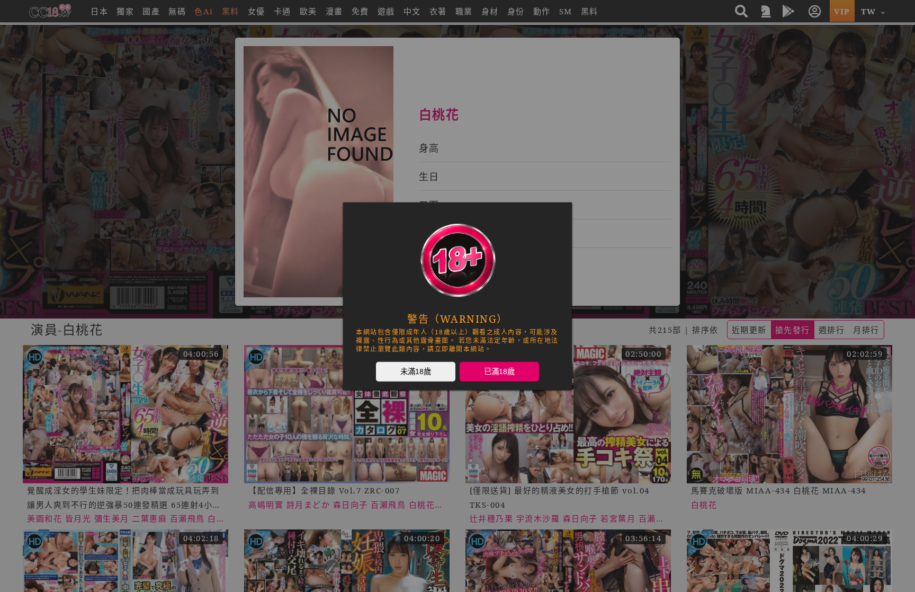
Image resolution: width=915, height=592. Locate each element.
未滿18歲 (415, 371)
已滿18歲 (499, 371)
